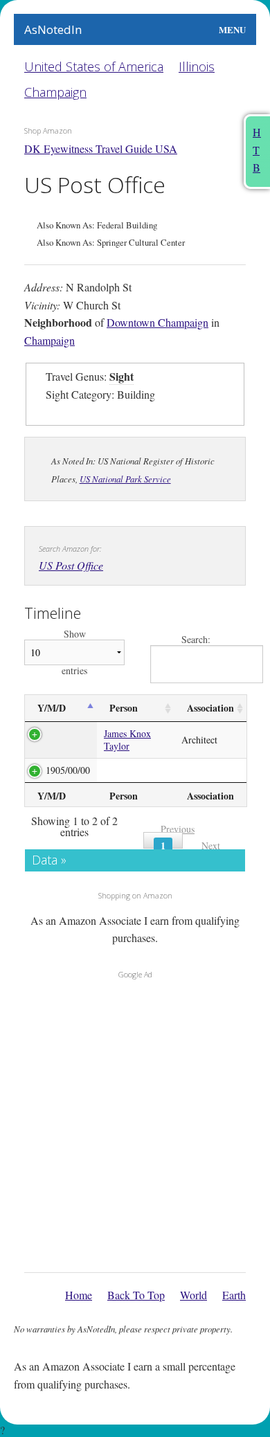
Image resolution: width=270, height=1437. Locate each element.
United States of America (93, 66)
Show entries (74, 652)
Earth (234, 1294)
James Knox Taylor (127, 739)
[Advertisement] (135, 1122)
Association (210, 708)
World (193, 1294)
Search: (195, 640)
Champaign (55, 92)
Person (123, 708)
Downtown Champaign (157, 322)
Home (78, 1294)
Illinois (197, 66)
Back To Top (136, 1294)
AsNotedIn (53, 29)
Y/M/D (51, 708)
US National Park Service (125, 479)
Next (210, 845)
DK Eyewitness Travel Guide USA (100, 148)
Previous (178, 828)
